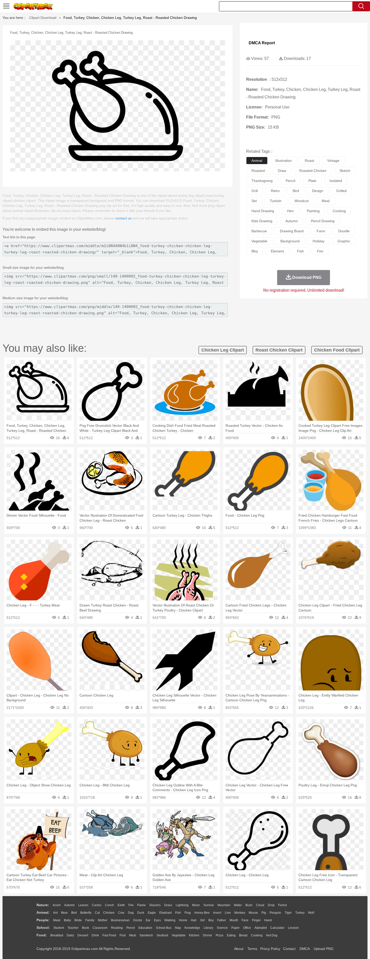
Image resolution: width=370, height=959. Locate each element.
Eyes (157, 920)
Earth (121, 905)
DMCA (305, 949)
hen (290, 211)
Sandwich (146, 935)
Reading (117, 928)
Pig (264, 912)
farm (321, 231)
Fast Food (109, 935)
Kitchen (194, 935)
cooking (339, 211)
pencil (290, 181)
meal (325, 201)
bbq (254, 251)
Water (238, 905)
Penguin (275, 912)
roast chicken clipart (279, 350)
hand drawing (262, 211)
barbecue (259, 231)
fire (320, 251)
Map (178, 928)
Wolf (311, 912)
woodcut (301, 201)
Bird (74, 912)
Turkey (300, 912)
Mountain (223, 905)
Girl (202, 920)
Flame (141, 905)
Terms (252, 949)
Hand (268, 920)
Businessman (120, 920)
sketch (345, 171)
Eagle (152, 912)
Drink (95, 935)
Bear (64, 912)
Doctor (137, 920)
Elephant (165, 912)
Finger (256, 920)
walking (169, 920)
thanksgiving (262, 181)
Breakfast (56, 935)
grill (254, 191)
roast (309, 161)
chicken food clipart (337, 350)
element (277, 251)
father (221, 920)
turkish (275, 201)
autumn (291, 221)
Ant (55, 912)
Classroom (100, 928)
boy (211, 920)
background (290, 241)
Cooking (257, 935)
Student (58, 928)
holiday (318, 241)
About (238, 949)
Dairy (70, 935)
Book (85, 928)
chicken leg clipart (222, 350)
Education (145, 928)
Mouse (253, 912)
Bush (248, 905)
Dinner (207, 935)
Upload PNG (324, 949)
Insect (217, 912)
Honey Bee (202, 912)
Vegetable (179, 935)
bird (296, 191)
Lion (228, 912)
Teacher (73, 928)
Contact (289, 949)
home (183, 920)
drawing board (292, 231)
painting (313, 211)
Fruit (123, 935)
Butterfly (85, 912)
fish (300, 251)
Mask (56, 920)
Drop (271, 905)
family (89, 920)
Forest (282, 905)
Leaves (83, 905)
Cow (121, 912)
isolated (335, 181)
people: (43, 920)
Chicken (109, 912)
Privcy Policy (270, 949)
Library (208, 928)
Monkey (239, 912)
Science (222, 928)
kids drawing (261, 221)
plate (312, 181)
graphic (344, 241)
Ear (148, 920)
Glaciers (155, 905)
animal (256, 161)
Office (247, 928)
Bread (243, 935)
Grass (168, 905)
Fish (178, 912)
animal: (43, 912)
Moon (196, 905)
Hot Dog (271, 935)
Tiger (288, 912)
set (254, 201)
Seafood (162, 935)
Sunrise (208, 905)
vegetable (259, 241)
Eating (231, 935)
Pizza (219, 935)
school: (43, 928)
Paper (235, 928)
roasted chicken (312, 171)
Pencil (130, 928)
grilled (341, 191)
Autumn (69, 905)
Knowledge (192, 928)
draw (282, 171)
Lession (293, 928)
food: (41, 935)
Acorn (57, 905)
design (317, 191)
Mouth (234, 920)
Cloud (260, 905)
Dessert (83, 935)
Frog (187, 912)
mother (102, 920)
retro (275, 191)
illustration (283, 161)
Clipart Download (42, 18)
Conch (109, 905)
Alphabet (260, 928)
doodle (344, 231)
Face (245, 920)
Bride (78, 920)
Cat (97, 912)
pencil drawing (323, 221)
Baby (67, 920)
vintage (333, 161)
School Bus (163, 928)
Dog (131, 912)
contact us (123, 218)
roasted (258, 171)
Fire (131, 905)
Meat (132, 935)
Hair (194, 920)
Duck (140, 912)
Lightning (182, 905)
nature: (42, 905)
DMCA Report (262, 43)
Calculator (277, 928)
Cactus (96, 905)
